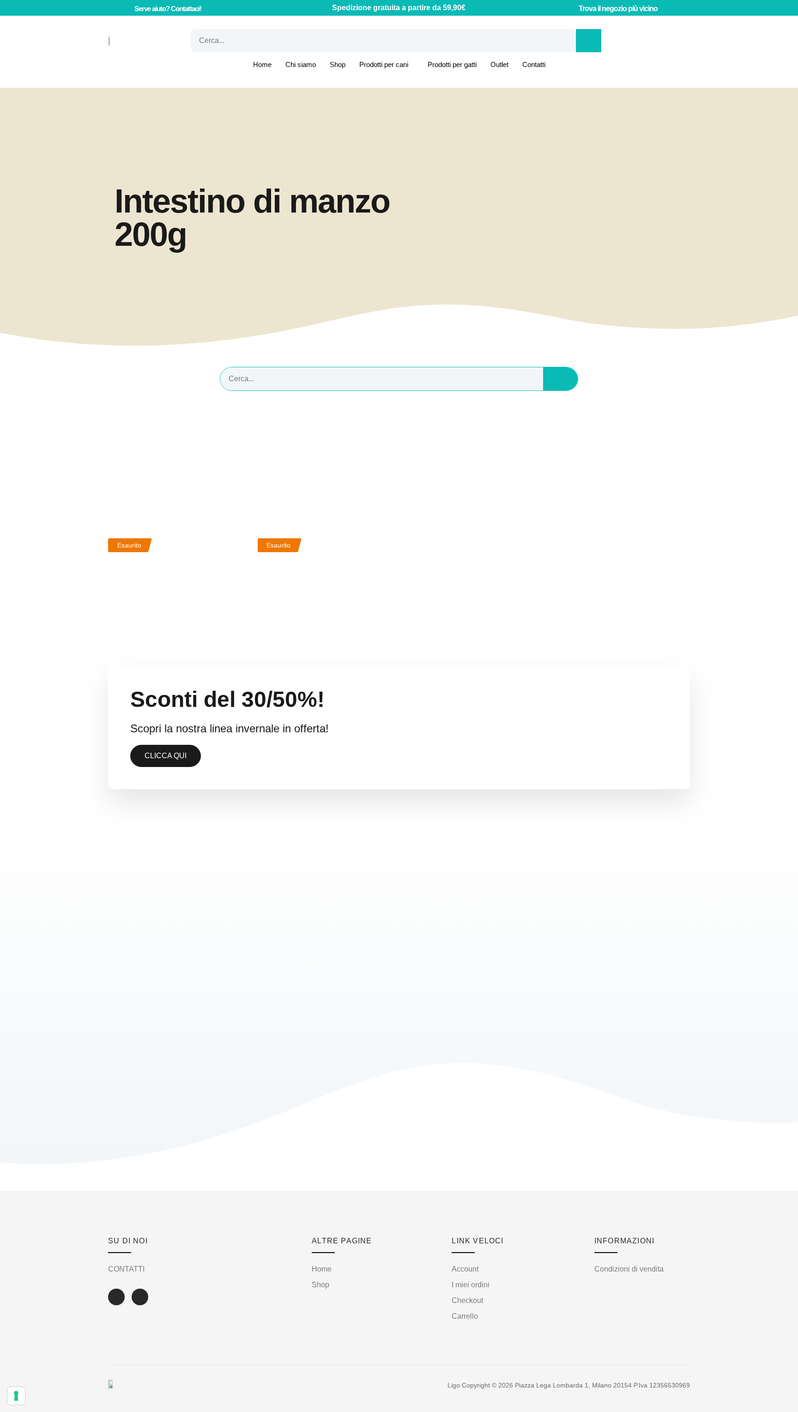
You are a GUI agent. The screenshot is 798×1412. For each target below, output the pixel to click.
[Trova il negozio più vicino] (569, 7)
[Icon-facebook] (116, 1297)
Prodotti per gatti (452, 64)
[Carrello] (629, 40)
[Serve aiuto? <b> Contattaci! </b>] (124, 8)
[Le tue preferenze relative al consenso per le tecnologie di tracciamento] (16, 1396)
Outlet (499, 64)
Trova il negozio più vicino (618, 8)
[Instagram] (140, 1297)
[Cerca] (588, 40)
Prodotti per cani (383, 64)
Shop (337, 64)
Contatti (533, 64)
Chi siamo (300, 64)
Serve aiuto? (167, 8)
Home (262, 64)
